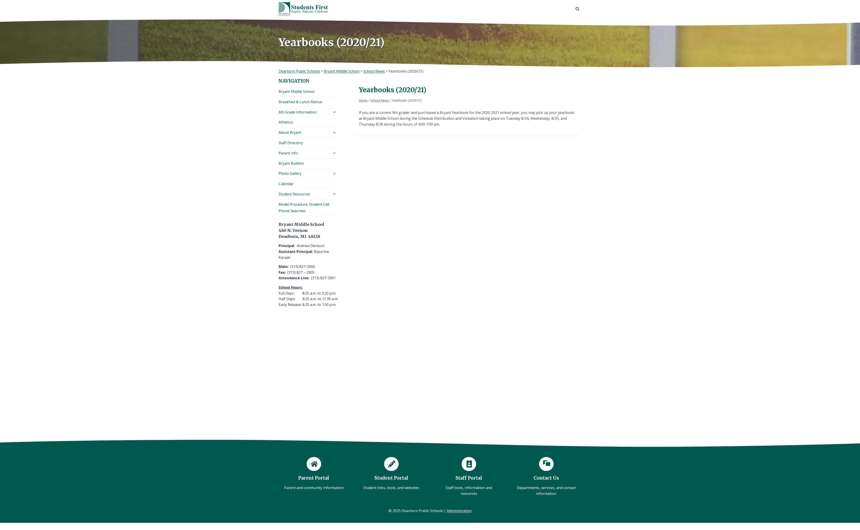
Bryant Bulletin (291, 163)
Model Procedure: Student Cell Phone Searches (304, 207)
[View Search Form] (577, 9)
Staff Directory (291, 142)
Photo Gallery (290, 173)
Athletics (286, 122)
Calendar (286, 183)
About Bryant (290, 132)
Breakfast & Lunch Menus (300, 101)
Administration (459, 510)
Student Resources (294, 194)
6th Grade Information (297, 112)
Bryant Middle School (296, 91)
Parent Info (288, 153)
